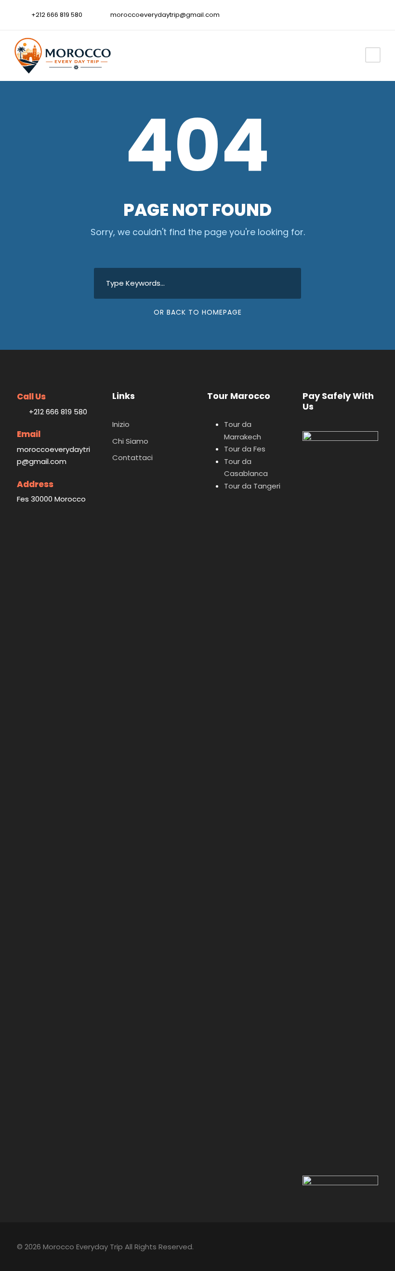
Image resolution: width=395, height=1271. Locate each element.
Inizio (121, 424)
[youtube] (358, 14)
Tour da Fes (244, 449)
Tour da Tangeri (252, 486)
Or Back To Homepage (198, 312)
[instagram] (373, 14)
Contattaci (132, 457)
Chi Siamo (130, 441)
